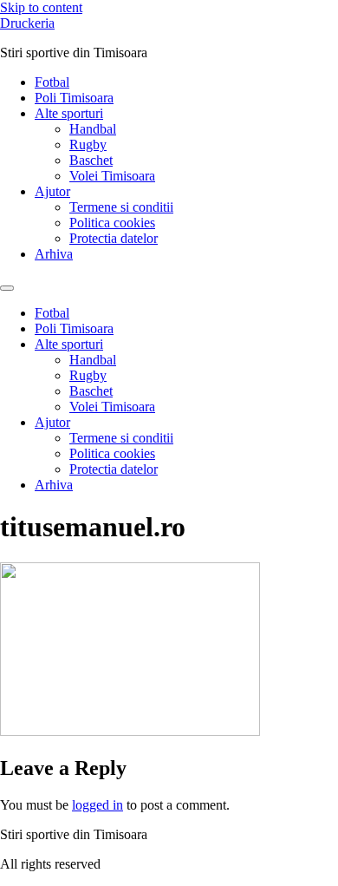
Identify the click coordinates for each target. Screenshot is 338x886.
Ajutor (52, 191)
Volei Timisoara (112, 175)
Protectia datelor (113, 238)
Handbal (92, 128)
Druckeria (27, 23)
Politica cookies (112, 222)
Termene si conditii (121, 207)
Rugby (88, 144)
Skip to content (41, 7)
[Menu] (7, 288)
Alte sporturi (69, 113)
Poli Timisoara (74, 97)
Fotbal (52, 82)
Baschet (91, 160)
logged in (97, 804)
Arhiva (54, 253)
